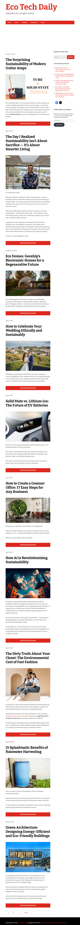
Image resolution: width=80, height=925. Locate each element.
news (16, 22)
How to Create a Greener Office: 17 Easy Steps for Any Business (25, 487)
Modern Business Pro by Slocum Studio (54, 923)
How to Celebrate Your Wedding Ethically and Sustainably (24, 330)
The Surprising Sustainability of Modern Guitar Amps (26, 64)
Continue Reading (28, 123)
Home (9, 22)
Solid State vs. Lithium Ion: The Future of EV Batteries (27, 403)
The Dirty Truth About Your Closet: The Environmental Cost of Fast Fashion (28, 658)
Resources (34, 22)
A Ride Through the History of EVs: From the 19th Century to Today (64, 82)
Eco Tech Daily (31, 7)
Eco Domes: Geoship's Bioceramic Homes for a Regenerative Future (63, 88)
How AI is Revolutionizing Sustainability (27, 560)
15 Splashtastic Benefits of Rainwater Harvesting (27, 749)
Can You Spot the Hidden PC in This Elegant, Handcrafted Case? (64, 76)
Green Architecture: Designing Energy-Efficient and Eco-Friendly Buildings (28, 831)
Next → (27, 913)
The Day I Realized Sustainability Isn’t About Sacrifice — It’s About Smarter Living (26, 143)
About (43, 22)
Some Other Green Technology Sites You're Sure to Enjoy (63, 69)
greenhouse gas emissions (19, 716)
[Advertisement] (40, 37)
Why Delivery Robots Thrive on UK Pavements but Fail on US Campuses (64, 95)
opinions (24, 22)
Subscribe (59, 125)
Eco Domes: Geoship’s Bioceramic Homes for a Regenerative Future (25, 260)
